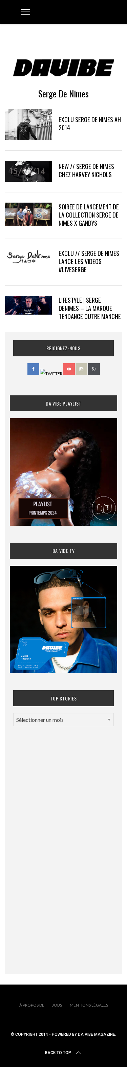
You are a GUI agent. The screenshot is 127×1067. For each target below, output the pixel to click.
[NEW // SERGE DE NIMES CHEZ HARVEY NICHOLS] (28, 171)
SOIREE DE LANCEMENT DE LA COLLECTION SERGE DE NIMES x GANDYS (89, 214)
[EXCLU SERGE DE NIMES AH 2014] (28, 124)
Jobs (57, 1005)
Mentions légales (89, 1005)
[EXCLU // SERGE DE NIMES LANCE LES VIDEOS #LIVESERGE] (28, 256)
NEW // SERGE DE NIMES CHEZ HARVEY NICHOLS (86, 170)
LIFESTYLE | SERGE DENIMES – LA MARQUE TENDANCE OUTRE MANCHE (90, 308)
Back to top (58, 1052)
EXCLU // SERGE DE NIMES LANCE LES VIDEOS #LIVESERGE (89, 261)
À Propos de (31, 1005)
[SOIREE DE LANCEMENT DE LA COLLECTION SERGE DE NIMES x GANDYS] (28, 214)
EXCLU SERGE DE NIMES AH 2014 (90, 123)
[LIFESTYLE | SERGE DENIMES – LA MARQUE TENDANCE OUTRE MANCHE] (28, 305)
